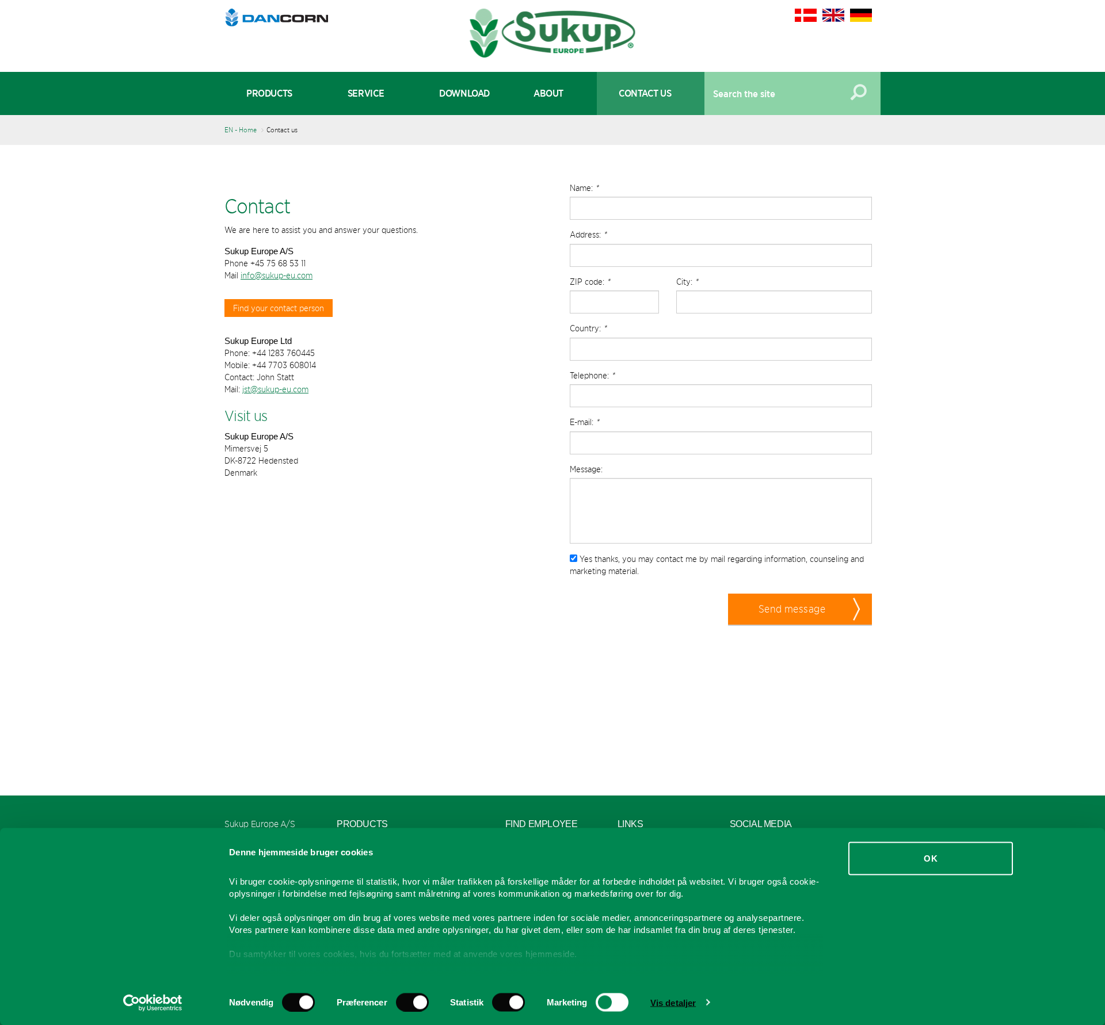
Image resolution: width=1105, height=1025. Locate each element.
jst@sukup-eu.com (275, 389)
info (247, 275)
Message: (586, 469)
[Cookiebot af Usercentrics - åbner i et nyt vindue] (152, 1002)
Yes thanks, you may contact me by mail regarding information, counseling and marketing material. (717, 565)
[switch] (412, 1002)
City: (687, 281)
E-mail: (584, 422)
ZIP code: (590, 281)
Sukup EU (552, 33)
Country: (588, 328)
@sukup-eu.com (283, 275)
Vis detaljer (673, 1002)
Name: (584, 188)
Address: (588, 234)
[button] (800, 609)
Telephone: (592, 375)
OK (931, 858)
